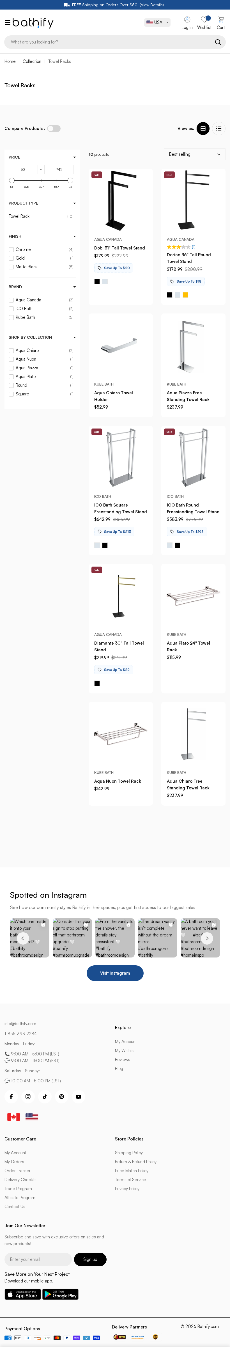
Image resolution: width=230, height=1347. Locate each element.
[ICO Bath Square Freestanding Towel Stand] (121, 458)
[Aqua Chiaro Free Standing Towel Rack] (193, 734)
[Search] (218, 42)
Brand (15, 286)
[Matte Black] (97, 281)
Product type (23, 203)
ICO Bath (102, 496)
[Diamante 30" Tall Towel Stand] (121, 596)
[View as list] (219, 128)
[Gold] (185, 295)
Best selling (179, 154)
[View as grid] (203, 128)
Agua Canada (108, 239)
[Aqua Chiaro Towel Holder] (121, 345)
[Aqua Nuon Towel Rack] (121, 734)
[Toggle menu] (6, 22)
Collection (32, 61)
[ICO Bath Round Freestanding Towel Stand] (193, 458)
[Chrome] (105, 281)
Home (10, 61)
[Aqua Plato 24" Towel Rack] (193, 596)
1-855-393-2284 (20, 1033)
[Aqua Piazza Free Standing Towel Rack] (193, 345)
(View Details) (152, 4)
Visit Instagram (115, 973)
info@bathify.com (20, 1023)
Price (14, 157)
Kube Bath (104, 384)
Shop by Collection (30, 337)
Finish (15, 236)
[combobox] (115, 42)
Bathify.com (208, 1326)
